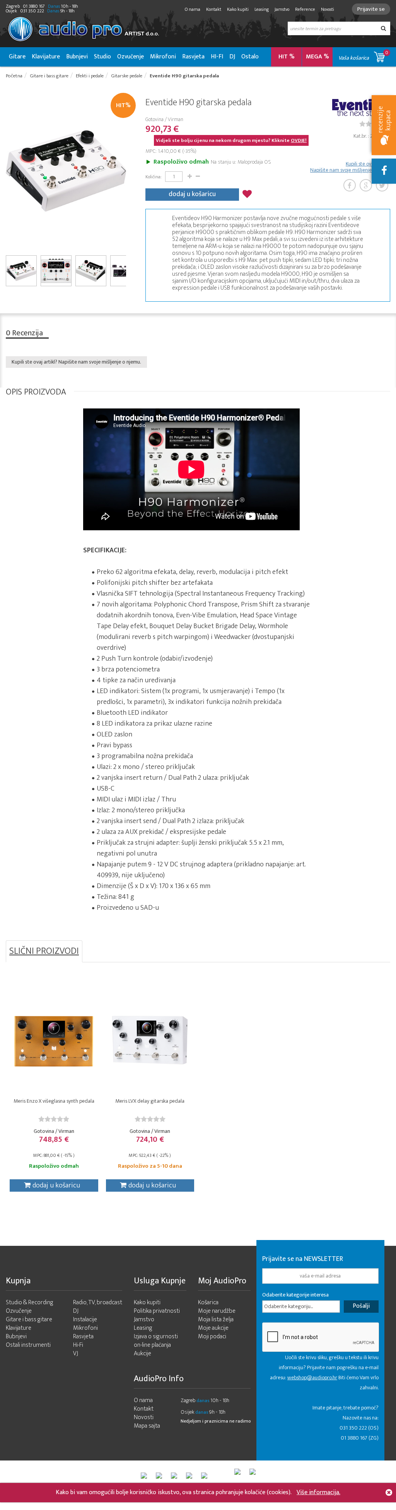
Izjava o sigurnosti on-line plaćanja (156, 1340)
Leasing (261, 9)
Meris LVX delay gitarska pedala (149, 1101)
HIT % (286, 56)
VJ (75, 1353)
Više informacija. (318, 1492)
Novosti (327, 9)
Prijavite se (371, 9)
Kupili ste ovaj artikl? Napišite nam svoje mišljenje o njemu (350, 167)
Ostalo (250, 56)
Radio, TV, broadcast (97, 1302)
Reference (305, 9)
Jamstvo (282, 9)
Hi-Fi (78, 1345)
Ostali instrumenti (28, 1345)
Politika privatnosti (157, 1311)
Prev (9, 170)
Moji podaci (212, 1336)
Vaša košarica (363, 55)
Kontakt (213, 9)
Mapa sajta (147, 1426)
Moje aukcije (213, 1328)
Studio (102, 56)
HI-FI (217, 56)
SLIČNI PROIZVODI (44, 951)
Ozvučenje (130, 56)
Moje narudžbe (217, 1311)
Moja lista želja (216, 1319)
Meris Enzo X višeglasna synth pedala (54, 1101)
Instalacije (85, 1319)
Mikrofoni (163, 56)
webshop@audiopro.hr (312, 1377)
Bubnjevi (77, 56)
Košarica (208, 1302)
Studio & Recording (29, 1302)
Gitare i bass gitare (29, 1319)
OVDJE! (299, 140)
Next (123, 170)
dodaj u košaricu (192, 194)
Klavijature (46, 56)
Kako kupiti (238, 9)
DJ (232, 56)
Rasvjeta (193, 56)
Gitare (17, 56)
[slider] (53, 1119)
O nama (192, 9)
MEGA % (317, 56)
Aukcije (142, 1353)
